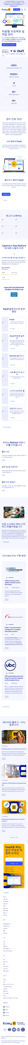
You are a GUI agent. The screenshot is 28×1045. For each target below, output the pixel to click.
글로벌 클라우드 (7, 924)
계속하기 (12, 863)
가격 (4, 959)
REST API (5, 961)
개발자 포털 (6, 971)
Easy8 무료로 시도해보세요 (9, 44)
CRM (4, 906)
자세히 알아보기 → (14, 6)
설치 (4, 964)
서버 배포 (5, 928)
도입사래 (5, 933)
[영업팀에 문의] (22, 9)
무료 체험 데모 (6, 542)
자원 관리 (5, 899)
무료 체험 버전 (17, 9)
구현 (4, 941)
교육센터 (5, 946)
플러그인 (5, 913)
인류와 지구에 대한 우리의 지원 (10, 998)
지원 (4, 944)
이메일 (6, 856)
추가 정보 (12, 328)
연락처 (4, 979)
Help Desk (5, 908)
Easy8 (4, 896)
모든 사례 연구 (6, 706)
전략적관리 (5, 910)
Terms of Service (13, 1042)
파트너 (4, 995)
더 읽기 (7, 599)
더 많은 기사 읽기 (14, 837)
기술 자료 (5, 968)
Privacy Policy (4, 1042)
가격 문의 (5, 200)
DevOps (5, 915)
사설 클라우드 (6, 926)
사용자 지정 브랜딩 (7, 950)
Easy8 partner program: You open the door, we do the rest (14, 749)
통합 (4, 930)
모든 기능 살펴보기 (7, 427)
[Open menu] (25, 9)
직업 (4, 982)
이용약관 (5, 988)
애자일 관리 (6, 901)
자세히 (3, 460)
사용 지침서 (6, 966)
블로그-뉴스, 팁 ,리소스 (8, 984)
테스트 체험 (6, 993)
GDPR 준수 (5, 991)
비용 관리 (5, 903)
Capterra (4, 53)
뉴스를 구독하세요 (7, 986)
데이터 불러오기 (7, 948)
